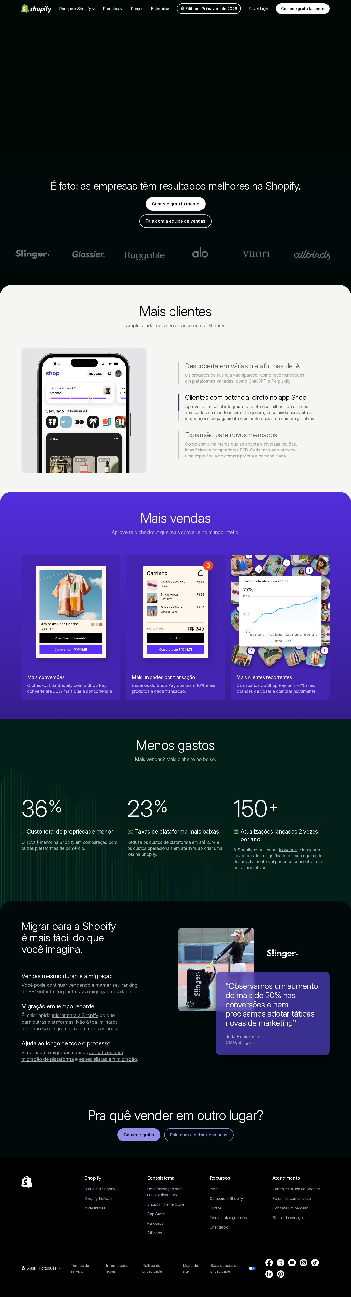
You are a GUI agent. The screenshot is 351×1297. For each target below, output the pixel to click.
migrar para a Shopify (75, 1015)
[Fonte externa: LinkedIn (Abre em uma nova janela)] (269, 1274)
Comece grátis (139, 1134)
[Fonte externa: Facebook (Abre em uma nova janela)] (269, 1262)
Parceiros (155, 1223)
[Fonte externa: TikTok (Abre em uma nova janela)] (315, 1262)
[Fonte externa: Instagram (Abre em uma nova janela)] (303, 1262)
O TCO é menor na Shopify (47, 842)
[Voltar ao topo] (26, 1182)
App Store (156, 1213)
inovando (288, 849)
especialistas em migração (108, 1059)
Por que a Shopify (75, 8)
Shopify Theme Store (165, 1204)
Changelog (219, 1227)
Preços (137, 8)
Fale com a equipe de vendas (175, 220)
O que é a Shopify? (100, 1189)
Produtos (111, 8)
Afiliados (154, 1232)
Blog (214, 1189)
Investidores (95, 1208)
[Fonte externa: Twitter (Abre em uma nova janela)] (280, 1262)
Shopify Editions (98, 1198)
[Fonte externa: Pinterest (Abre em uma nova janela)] (280, 1274)
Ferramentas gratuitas (228, 1217)
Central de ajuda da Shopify (296, 1189)
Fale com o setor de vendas (198, 1134)
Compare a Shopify (226, 1198)
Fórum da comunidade (291, 1198)
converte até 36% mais (50, 691)
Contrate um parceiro (290, 1208)
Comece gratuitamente (302, 8)
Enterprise (160, 8)
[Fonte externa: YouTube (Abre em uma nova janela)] (292, 1262)
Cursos (216, 1208)
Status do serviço (287, 1217)
